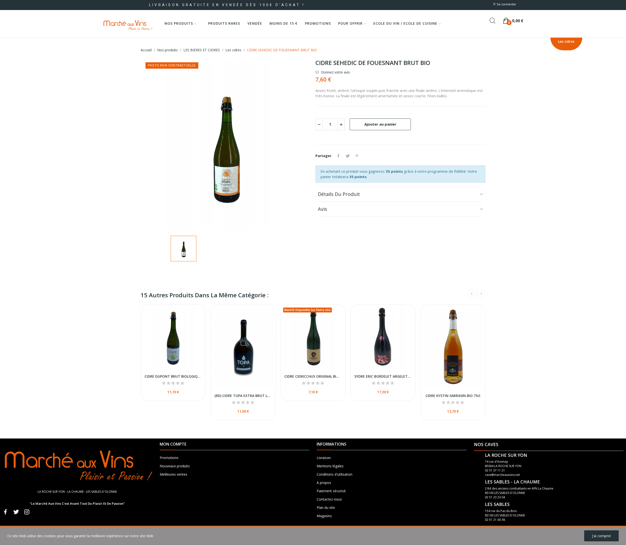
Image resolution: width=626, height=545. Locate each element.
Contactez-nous (329, 499)
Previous (471, 294)
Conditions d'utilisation (334, 474)
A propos (324, 482)
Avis (322, 209)
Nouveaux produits (175, 466)
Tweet (347, 156)
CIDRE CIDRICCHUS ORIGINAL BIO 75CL (313, 376)
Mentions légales (330, 466)
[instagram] (27, 512)
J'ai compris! (601, 536)
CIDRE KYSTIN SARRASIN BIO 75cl (452, 395)
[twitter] (16, 512)
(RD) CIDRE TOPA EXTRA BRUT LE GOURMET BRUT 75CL (243, 395)
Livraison (324, 457)
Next (481, 294)
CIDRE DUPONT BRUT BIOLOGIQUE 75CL (173, 376)
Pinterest (357, 156)
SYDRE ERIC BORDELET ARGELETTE (383, 376)
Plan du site (326, 507)
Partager (338, 156)
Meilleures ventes (173, 474)
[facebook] (5, 512)
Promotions (169, 457)
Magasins (324, 515)
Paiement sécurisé (331, 491)
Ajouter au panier (380, 124)
